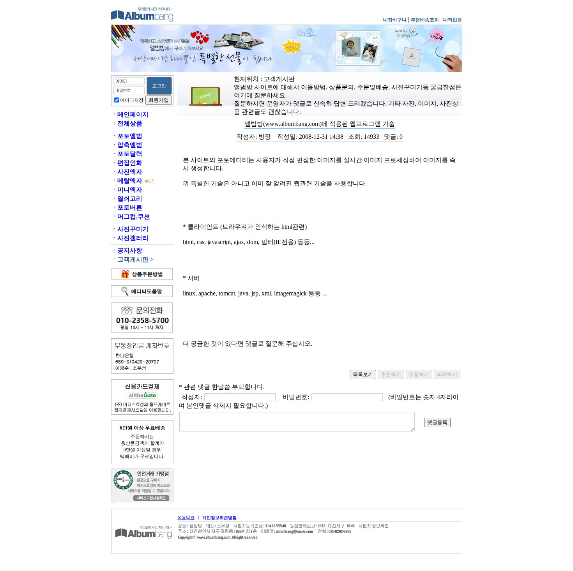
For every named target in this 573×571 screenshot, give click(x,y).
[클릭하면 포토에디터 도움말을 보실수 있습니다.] (142, 291)
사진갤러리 (130, 238)
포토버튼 (126, 207)
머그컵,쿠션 (130, 216)
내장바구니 (395, 20)
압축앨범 (126, 144)
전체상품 (126, 123)
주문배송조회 (425, 20)
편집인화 (126, 162)
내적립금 (452, 20)
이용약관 (186, 517)
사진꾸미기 (130, 229)
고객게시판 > (132, 259)
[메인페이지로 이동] (144, 549)
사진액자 (126, 171)
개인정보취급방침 (219, 517)
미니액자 (126, 189)
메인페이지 (130, 114)
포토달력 (126, 153)
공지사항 (126, 250)
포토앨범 (126, 136)
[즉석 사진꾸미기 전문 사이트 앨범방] (142, 21)
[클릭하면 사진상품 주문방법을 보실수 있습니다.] (142, 274)
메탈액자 (126, 180)
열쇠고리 (126, 198)
